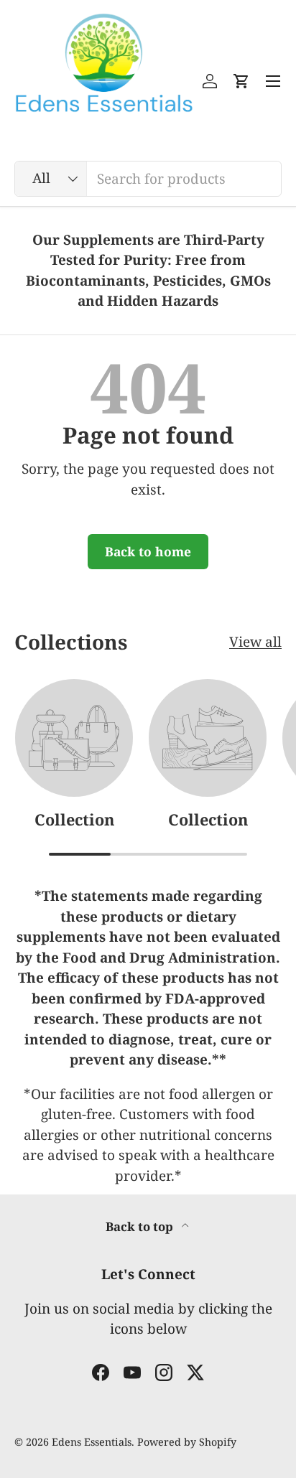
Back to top (141, 1226)
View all (255, 641)
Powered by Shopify (186, 1442)
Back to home (148, 551)
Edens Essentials (91, 1442)
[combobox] (148, 179)
